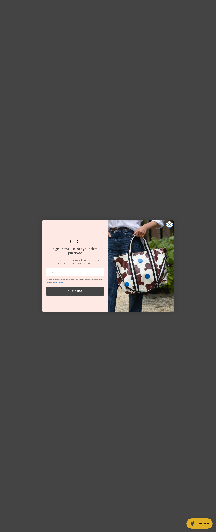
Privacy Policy (58, 282)
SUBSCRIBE (75, 291)
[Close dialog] (169, 225)
